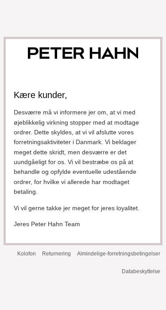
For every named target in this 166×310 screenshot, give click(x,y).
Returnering (56, 254)
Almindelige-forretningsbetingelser (118, 254)
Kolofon (26, 254)
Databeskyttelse (141, 271)
